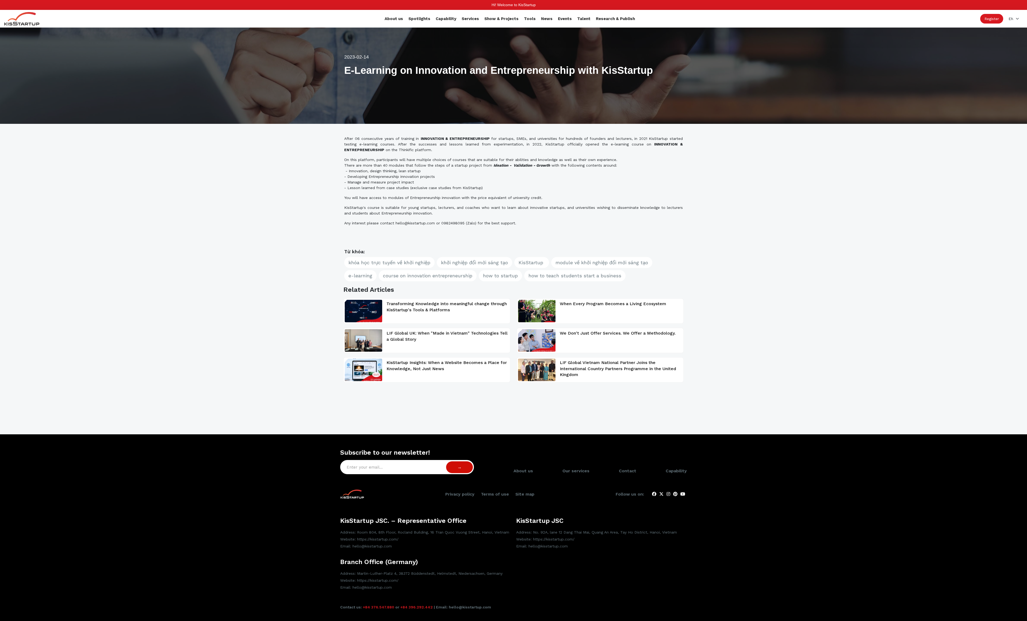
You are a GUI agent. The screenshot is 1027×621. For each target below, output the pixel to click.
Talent (584, 18)
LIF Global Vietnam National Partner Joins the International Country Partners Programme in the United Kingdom (618, 368)
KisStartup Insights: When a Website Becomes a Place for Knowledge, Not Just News (446, 365)
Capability (446, 18)
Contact (627, 470)
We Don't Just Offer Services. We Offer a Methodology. (618, 333)
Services (470, 18)
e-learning (360, 275)
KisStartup (532, 262)
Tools (530, 18)
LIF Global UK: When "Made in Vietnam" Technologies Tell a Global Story (447, 336)
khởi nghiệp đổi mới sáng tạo (474, 262)
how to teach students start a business (574, 275)
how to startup (500, 275)
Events (565, 18)
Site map (524, 494)
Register (991, 19)
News (547, 18)
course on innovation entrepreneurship (427, 275)
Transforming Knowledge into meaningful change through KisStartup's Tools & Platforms (446, 306)
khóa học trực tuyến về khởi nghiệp (389, 262)
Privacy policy (459, 494)
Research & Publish (615, 18)
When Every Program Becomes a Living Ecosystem (613, 303)
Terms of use (495, 494)
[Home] (21, 18)
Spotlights (419, 18)
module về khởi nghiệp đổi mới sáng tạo (601, 262)
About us (394, 18)
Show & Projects (501, 18)
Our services (575, 470)
